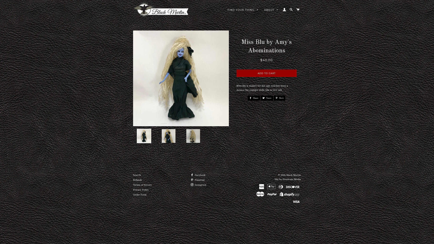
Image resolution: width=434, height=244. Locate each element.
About (269, 10)
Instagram (200, 184)
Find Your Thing (241, 10)
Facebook (199, 175)
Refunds (137, 179)
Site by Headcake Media (288, 179)
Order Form (140, 194)
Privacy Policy (141, 189)
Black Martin (294, 175)
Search (137, 175)
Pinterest (199, 179)
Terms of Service (142, 184)
